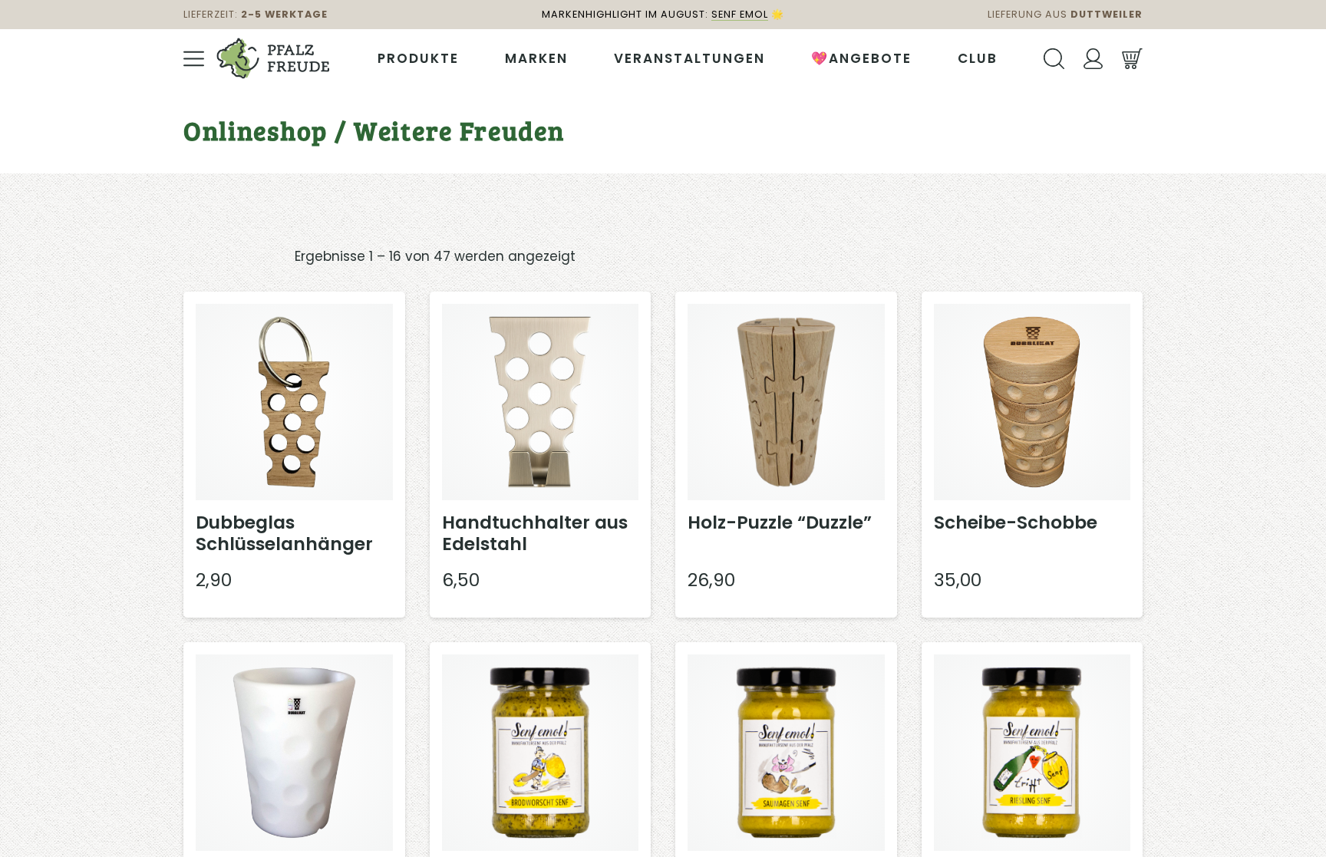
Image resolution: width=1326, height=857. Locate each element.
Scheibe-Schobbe (1015, 522)
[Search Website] (1054, 58)
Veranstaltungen (689, 58)
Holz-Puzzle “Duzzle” (780, 522)
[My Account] (1093, 58)
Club (978, 58)
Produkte (418, 58)
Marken (536, 58)
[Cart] (1132, 58)
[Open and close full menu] (193, 58)
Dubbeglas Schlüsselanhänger (284, 533)
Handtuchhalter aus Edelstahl (535, 533)
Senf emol (739, 14)
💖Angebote (861, 58)
